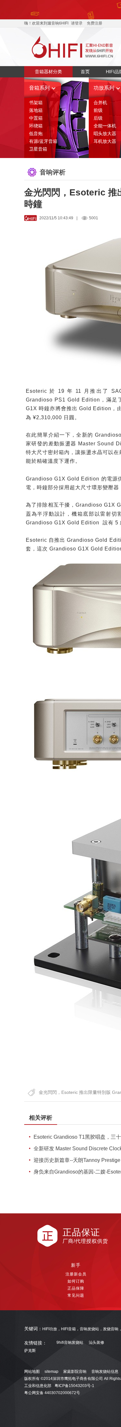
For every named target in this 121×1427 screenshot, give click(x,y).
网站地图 (32, 1371)
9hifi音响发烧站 (69, 1343)
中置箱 (36, 118)
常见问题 (75, 1295)
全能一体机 (105, 125)
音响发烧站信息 (104, 1371)
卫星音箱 (38, 149)
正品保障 (75, 1288)
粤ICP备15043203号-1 (74, 1386)
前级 (98, 110)
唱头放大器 (105, 133)
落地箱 (36, 110)
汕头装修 (96, 1343)
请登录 (77, 23)
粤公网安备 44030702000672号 (52, 1393)
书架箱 (36, 102)
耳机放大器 (105, 141)
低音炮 (36, 133)
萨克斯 (30, 1351)
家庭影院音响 (74, 1371)
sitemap (51, 1371)
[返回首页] (73, 47)
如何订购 (75, 1281)
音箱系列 (39, 88)
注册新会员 (76, 1274)
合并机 (100, 102)
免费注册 (94, 23)
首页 (85, 71)
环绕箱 (36, 125)
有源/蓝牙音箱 (43, 141)
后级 (98, 118)
